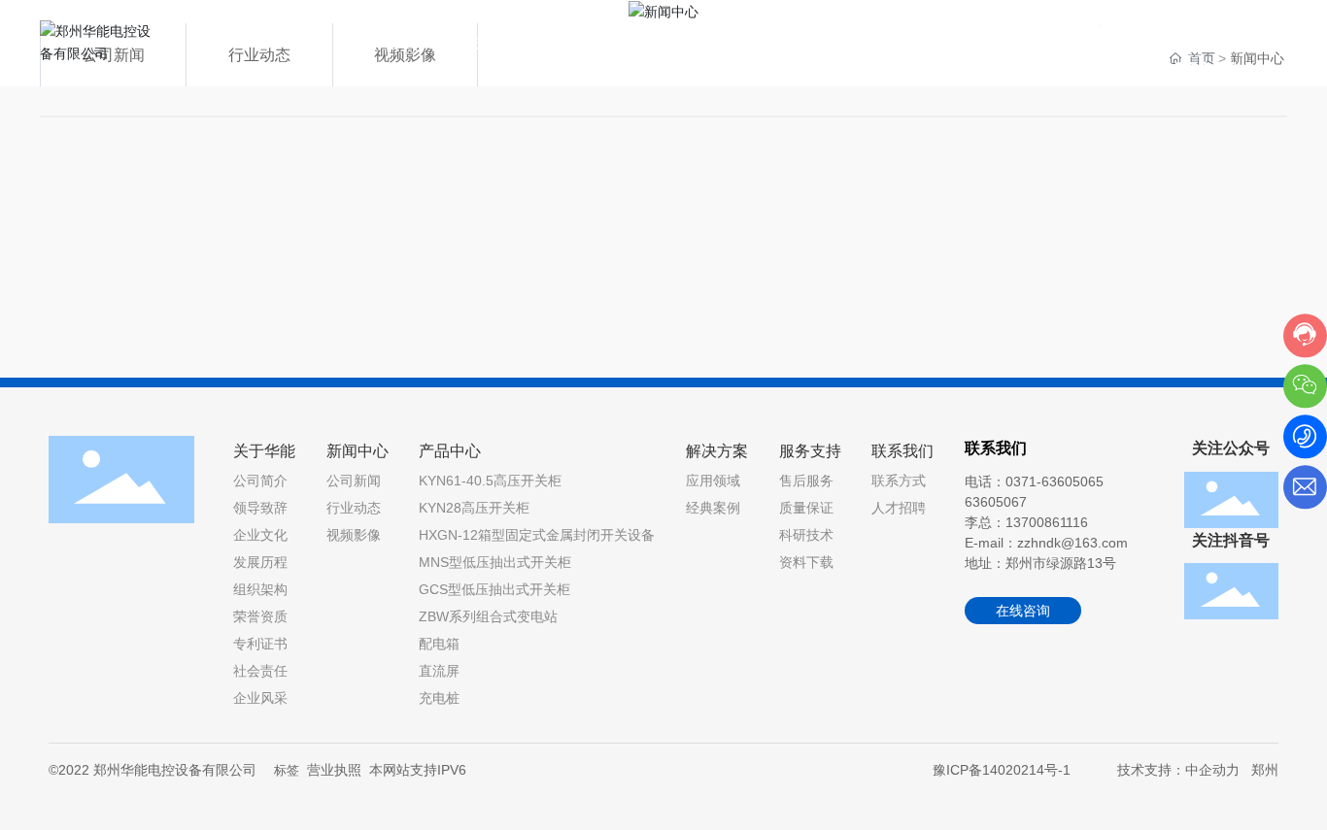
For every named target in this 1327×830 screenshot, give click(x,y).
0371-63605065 (1185, 56)
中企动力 (1212, 770)
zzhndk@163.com (1072, 542)
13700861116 (1046, 522)
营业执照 (334, 770)
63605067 (996, 502)
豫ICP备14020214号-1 (1002, 770)
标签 (286, 770)
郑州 (1264, 770)
